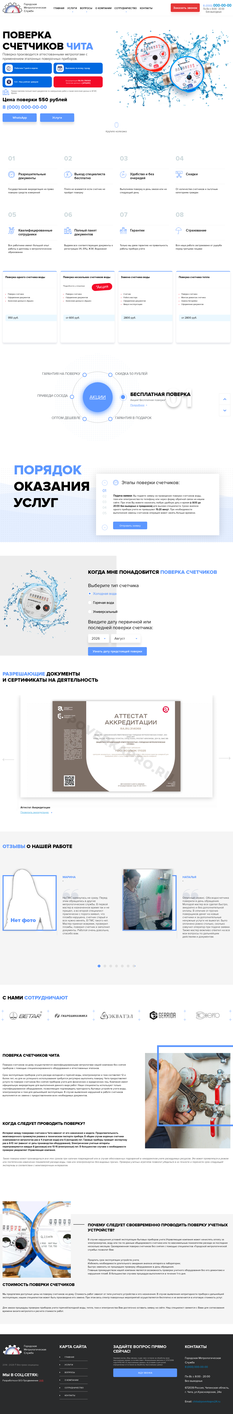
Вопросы (86, 8)
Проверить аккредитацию (34, 812)
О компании (103, 8)
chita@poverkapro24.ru (206, 1401)
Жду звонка (145, 1373)
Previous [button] (104, 483)
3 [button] (111, 966)
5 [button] (122, 966)
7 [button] (134, 966)
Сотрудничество (125, 8)
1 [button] (99, 966)
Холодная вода (104, 594)
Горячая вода (103, 603)
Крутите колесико (116, 131)
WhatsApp (20, 117)
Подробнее (137, 405)
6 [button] (128, 966)
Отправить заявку (130, 525)
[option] (160, 506)
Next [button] (104, 527)
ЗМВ (41, 1380)
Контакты (146, 8)
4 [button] (117, 966)
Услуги (72, 8)
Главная (59, 8)
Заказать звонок (185, 8)
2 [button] (105, 966)
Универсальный (105, 612)
